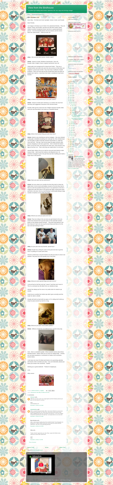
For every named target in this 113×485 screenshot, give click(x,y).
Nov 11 (73, 112)
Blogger (69, 480)
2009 (71, 148)
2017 (71, 99)
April (72, 130)
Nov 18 (73, 108)
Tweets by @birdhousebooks (74, 61)
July (72, 125)
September (73, 123)
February (73, 134)
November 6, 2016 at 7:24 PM (36, 439)
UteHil (61, 480)
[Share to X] (51, 390)
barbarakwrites (33, 409)
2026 (71, 83)
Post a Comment (32, 442)
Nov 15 (73, 110)
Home (28, 14)
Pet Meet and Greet (45, 392)
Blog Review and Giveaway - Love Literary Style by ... (77, 119)
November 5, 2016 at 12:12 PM (36, 426)
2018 (71, 97)
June (72, 127)
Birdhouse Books (71, 65)
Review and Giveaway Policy (38, 14)
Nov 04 (73, 114)
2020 (71, 93)
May (72, 128)
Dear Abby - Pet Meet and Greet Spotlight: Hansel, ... (78, 116)
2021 (71, 92)
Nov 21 (73, 107)
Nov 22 (73, 105)
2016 (71, 100)
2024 (71, 86)
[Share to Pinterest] (54, 390)
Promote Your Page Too (72, 68)
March (72, 132)
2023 (71, 88)
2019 (71, 95)
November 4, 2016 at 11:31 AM (36, 416)
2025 (71, 85)
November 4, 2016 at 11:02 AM (36, 405)
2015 (71, 137)
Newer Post (30, 447)
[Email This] (49, 390)
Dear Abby (38, 392)
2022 (71, 90)
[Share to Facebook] (52, 390)
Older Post (62, 447)
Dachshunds (33, 392)
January (72, 135)
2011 (71, 144)
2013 (71, 141)
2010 (71, 146)
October (72, 122)
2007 (71, 151)
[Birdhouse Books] (68, 67)
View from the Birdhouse (41, 7)
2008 (71, 149)
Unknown (32, 397)
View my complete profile (73, 168)
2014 (71, 139)
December (73, 102)
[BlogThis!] (50, 390)
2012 (71, 143)
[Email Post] (46, 390)
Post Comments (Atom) (38, 450)
